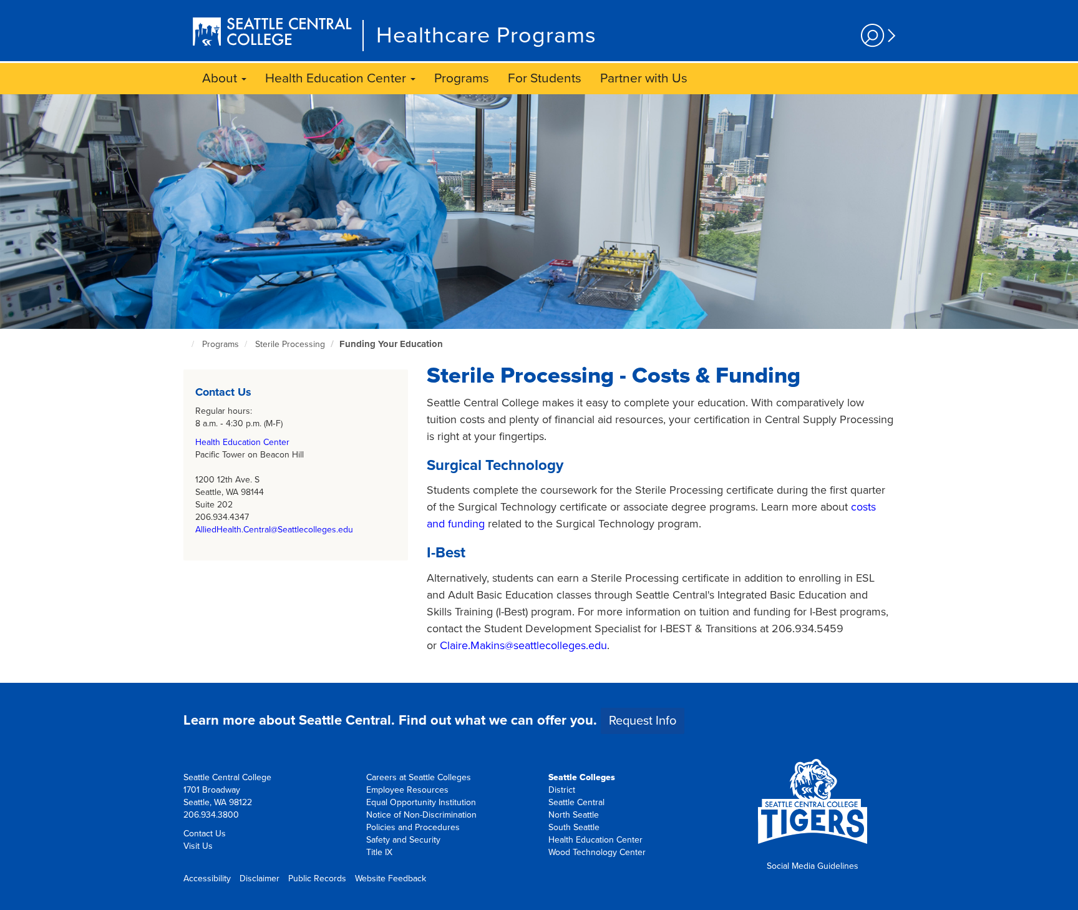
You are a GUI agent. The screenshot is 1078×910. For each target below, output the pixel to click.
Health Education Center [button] (337, 78)
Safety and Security (403, 839)
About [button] (221, 78)
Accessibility (207, 878)
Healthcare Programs (486, 35)
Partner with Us (643, 78)
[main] (539, 388)
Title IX (379, 852)
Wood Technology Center (597, 852)
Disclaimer (259, 878)
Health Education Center (242, 442)
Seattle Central (576, 802)
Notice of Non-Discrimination (421, 815)
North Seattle (573, 815)
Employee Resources (407, 790)
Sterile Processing (290, 344)
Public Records (317, 878)
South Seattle (574, 827)
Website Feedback (390, 878)
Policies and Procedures (413, 827)
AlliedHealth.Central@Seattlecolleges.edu (274, 529)
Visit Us (198, 846)
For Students (544, 78)
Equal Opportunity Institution (421, 802)
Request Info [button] (642, 720)
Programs (461, 78)
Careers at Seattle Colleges (418, 777)
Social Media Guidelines (812, 866)
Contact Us (204, 833)
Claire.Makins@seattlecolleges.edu (523, 645)
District (561, 790)
